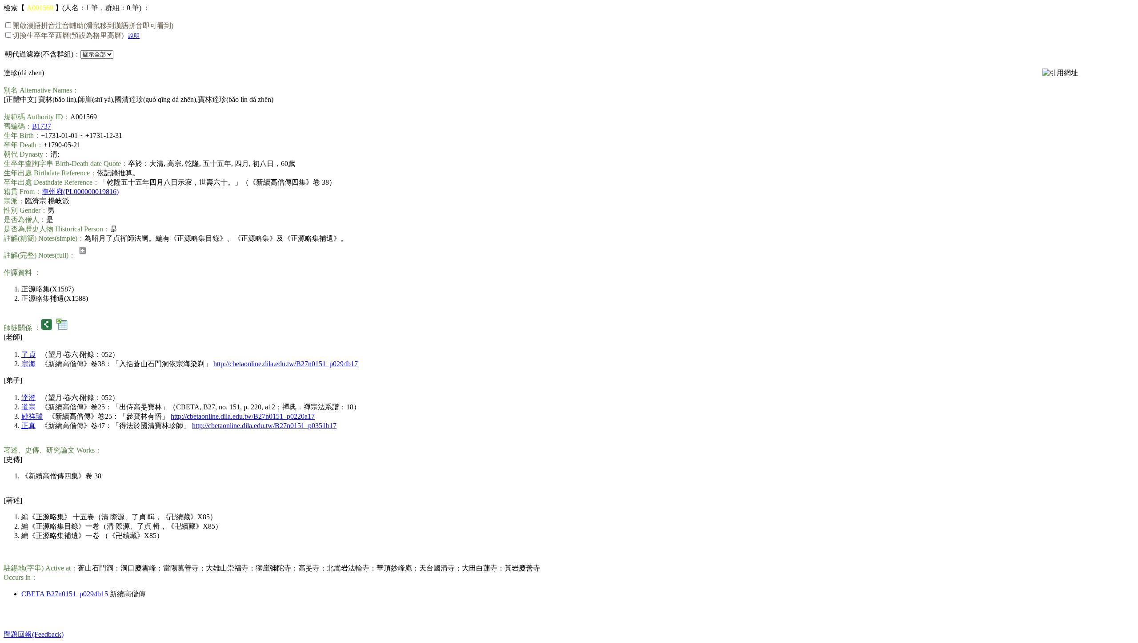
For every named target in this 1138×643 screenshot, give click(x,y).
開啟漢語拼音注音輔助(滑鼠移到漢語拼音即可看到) (92, 25)
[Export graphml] (46, 328)
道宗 (28, 407)
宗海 (28, 364)
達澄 (28, 397)
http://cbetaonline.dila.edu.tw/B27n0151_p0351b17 (264, 425)
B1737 (41, 126)
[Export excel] (62, 328)
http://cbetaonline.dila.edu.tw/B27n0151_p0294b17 (285, 364)
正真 (28, 425)
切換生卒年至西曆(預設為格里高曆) (68, 35)
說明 (134, 35)
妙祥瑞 (32, 416)
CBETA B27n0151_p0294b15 (64, 594)
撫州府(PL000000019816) (80, 191)
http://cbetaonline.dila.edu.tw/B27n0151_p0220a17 (243, 416)
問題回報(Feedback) (34, 634)
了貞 (28, 354)
